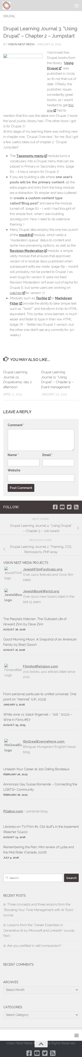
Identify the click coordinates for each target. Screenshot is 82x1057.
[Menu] (76, 5)
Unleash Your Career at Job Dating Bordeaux (36, 769)
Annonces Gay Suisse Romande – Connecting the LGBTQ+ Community (40, 787)
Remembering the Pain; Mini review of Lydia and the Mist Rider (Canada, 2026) (38, 849)
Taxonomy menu (30, 156)
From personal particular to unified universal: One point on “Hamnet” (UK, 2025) (39, 696)
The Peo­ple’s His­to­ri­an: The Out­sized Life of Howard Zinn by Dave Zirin (34, 621)
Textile (41, 298)
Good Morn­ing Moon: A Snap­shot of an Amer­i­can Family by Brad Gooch (40, 642)
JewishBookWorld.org (41, 591)
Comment (16, 425)
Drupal (9, 16)
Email (47, 455)
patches (16, 293)
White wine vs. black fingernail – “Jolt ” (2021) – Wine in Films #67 (37, 717)
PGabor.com (13, 811)
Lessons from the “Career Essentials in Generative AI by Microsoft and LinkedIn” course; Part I (39, 930)
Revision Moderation (27, 251)
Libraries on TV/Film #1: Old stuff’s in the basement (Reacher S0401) (41, 829)
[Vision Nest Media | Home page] (8, 5)
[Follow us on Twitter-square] (69, 507)
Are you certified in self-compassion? (34, 946)
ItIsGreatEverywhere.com (44, 741)
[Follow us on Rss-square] (76, 507)
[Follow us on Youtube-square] (62, 507)
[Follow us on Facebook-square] (55, 507)
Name (13, 455)
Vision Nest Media (21, 44)
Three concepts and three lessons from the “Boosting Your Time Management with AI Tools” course (38, 909)
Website (14, 470)
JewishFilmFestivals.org (42, 569)
